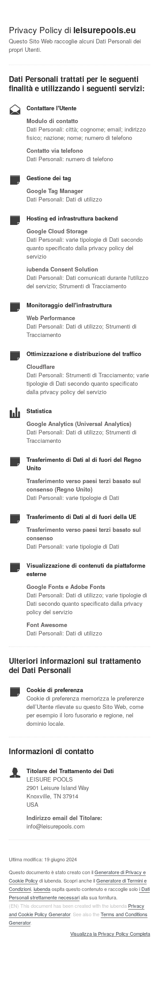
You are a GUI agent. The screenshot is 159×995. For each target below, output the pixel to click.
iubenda (42, 888)
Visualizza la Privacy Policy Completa (110, 934)
